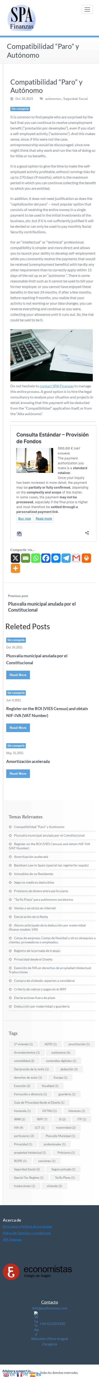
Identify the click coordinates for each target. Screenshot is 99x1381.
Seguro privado (63, 1169)
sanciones (46, 1161)
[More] (15, 568)
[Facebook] (45, 558)
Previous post (18, 596)
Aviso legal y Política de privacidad (27, 1226)
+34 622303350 (52, 1323)
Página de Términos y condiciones (27, 1233)
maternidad (66, 1127)
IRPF (42, 1119)
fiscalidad (50, 1086)
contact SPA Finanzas (57, 386)
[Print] (86, 558)
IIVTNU (49, 1111)
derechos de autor (28, 1077)
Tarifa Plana (65, 1177)
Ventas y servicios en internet (35, 908)
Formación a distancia (30, 1094)
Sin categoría (20, 109)
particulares (24, 1136)
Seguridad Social (75, 99)
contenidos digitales (61, 1061)
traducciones (24, 1186)
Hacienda (22, 1111)
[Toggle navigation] (87, 9)
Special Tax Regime (29, 1177)
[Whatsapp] (35, 558)
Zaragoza (49, 1344)
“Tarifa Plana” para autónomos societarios (43, 899)
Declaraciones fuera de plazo (34, 998)
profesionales (55, 1144)
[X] (15, 558)
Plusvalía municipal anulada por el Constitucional (49, 835)
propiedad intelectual (30, 1152)
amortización (79, 1044)
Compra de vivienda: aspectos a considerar (44, 981)
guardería (67, 1094)
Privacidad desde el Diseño (33, 959)
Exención (22, 1086)
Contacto (49, 1302)
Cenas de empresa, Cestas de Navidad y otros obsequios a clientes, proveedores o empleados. (52, 940)
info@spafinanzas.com (49, 1308)
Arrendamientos (27, 1052)
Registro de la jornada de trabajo (37, 951)
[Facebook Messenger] (56, 558)
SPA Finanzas (12, 1239)
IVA (18, 1127)
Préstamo (66, 1152)
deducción (69, 1069)
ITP (81, 1119)
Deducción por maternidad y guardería (42, 1006)
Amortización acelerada (28, 761)
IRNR (19, 1119)
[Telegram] (66, 558)
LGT (40, 1127)
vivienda (54, 1186)
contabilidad (24, 1061)
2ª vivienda (23, 1044)
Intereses (76, 1111)
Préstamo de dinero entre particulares (41, 891)
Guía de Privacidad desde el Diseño (39, 1102)
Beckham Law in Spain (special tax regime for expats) (51, 865)
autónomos (53, 99)
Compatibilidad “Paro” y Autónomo (39, 827)
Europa (60, 1077)
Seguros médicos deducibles (34, 882)
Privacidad (23, 1144)
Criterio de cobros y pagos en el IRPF (40, 989)
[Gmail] (76, 558)
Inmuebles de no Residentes (33, 874)
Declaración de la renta (31, 1069)
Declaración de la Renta (31, 917)
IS (62, 1119)
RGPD (20, 1161)
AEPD (50, 1044)
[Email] (25, 558)
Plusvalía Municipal (60, 1136)
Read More (18, 675)
